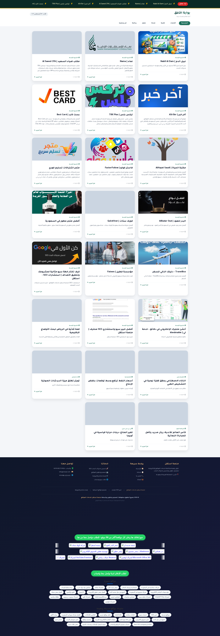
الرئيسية (184, 23)
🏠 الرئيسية (140, 469)
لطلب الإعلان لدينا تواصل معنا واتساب (110, 573)
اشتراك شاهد (99, 587)
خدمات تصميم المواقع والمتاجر (119, 624)
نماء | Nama (123, 4)
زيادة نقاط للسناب (66, 587)
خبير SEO (154, 615)
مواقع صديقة (166, 615)
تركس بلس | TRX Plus (44, 4)
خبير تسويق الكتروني (142, 619)
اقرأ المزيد (145, 74)
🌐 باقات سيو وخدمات (101, 480)
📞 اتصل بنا (140, 476)
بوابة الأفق (54, 615)
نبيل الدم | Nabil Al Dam (146, 4)
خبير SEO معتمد (116, 490)
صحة (153, 23)
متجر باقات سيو (73, 624)
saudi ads (118, 615)
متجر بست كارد (112, 587)
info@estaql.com (64, 472)
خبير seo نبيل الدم (125, 619)
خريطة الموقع (99, 500)
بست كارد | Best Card (68, 115)
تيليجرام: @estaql (64, 475)
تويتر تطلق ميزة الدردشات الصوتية (60, 381)
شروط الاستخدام (108, 500)
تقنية (163, 23)
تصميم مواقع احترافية (100, 490)
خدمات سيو (143, 615)
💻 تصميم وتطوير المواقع (99, 472)
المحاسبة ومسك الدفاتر (129, 587)
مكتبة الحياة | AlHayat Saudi (171, 168)
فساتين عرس (115, 597)
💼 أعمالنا (140, 480)
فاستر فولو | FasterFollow (119, 168)
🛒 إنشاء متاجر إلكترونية (100, 476)
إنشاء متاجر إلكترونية (81, 490)
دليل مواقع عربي (105, 615)
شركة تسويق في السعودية (137, 592)
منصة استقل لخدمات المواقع (135, 490)
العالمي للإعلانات (90, 615)
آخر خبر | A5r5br (68, 4)
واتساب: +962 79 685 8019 (62, 468)
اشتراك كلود (86, 597)
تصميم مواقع (87, 619)
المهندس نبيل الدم (159, 619)
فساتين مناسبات (129, 597)
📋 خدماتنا (140, 472)
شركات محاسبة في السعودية (150, 587)
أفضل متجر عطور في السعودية (62, 221)
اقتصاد (173, 23)
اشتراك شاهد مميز (145, 597)
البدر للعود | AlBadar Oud (172, 221)
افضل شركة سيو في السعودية (71, 615)
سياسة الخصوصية (119, 500)
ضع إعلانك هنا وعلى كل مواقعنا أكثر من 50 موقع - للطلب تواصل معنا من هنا (110, 537)
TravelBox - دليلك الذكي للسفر (169, 272)
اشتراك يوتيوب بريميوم (70, 597)
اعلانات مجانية (130, 615)
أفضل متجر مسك (56, 592)
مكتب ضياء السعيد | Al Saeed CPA (96, 4)
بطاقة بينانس (55, 597)
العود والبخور (70, 592)
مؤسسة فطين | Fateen (120, 272)
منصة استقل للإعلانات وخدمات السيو (94, 624)
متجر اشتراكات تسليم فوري (64, 168)
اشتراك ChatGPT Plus (162, 597)
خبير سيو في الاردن (72, 619)
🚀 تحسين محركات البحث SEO (98, 469)
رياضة (134, 23)
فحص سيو (58, 619)
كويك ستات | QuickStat (120, 221)
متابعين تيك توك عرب (83, 587)
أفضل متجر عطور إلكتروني (96, 592)
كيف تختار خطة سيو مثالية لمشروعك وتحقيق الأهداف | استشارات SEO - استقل (59, 275)
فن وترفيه (122, 23)
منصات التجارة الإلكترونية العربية (105, 619)
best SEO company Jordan (143, 624)
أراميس (81, 592)
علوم (144, 23)
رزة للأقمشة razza (100, 597)
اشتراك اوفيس (110, 602)
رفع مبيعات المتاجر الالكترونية (160, 592)
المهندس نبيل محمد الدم (117, 592)
